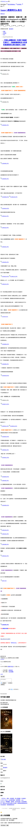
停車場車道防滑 (10, 804)
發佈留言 (2, 684)
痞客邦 (9, 666)
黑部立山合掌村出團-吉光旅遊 (9, 803)
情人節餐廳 (17, 798)
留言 (12, 666)
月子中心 (4, 798)
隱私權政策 (23, 808)
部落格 (4, 33)
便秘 (8, 798)
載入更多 (2, 676)
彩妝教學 (12, 798)
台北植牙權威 (12, 800)
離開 (7, 825)
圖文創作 (11, 28)
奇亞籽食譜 (17, 801)
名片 (4, 34)
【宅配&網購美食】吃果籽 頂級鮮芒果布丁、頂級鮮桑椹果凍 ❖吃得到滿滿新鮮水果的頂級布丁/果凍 (15, 42)
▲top (2, 674)
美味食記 (11, 670)
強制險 (12, 801)
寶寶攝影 (8, 801)
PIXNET (6, 808)
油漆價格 (18, 800)
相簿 (4, 31)
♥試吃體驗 (11, 671)
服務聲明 (14, 809)
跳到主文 (3, 13)
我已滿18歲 (3, 825)
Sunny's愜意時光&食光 (11, 10)
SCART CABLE (4, 800)
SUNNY (2, 659)
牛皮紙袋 (23, 798)
